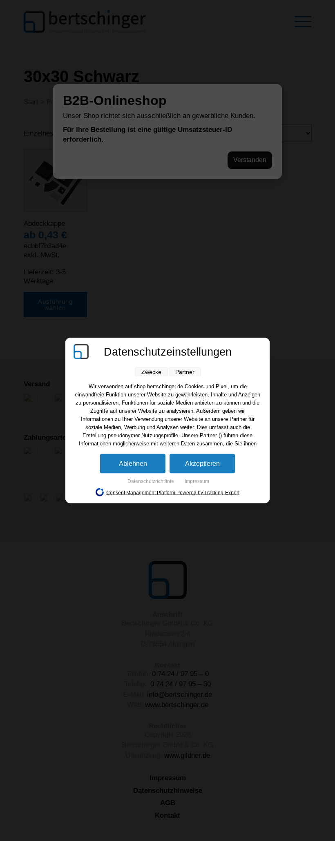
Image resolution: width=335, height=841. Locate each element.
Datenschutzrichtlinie (151, 481)
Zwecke (151, 372)
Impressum (197, 481)
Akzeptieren (202, 463)
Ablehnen (133, 463)
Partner (184, 372)
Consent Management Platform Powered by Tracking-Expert (172, 492)
